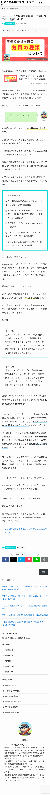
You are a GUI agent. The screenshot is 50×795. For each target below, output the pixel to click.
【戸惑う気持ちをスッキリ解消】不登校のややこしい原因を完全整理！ (32, 78)
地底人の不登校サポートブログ (17, 3)
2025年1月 (9, 650)
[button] (5, 559)
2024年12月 (9, 655)
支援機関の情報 (11, 707)
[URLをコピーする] (44, 559)
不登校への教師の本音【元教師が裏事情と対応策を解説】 (25, 615)
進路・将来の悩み (12, 712)
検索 (43, 571)
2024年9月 (9, 671)
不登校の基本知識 (12, 691)
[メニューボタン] (47, 3)
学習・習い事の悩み (13, 701)
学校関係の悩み (11, 696)
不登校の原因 (10, 24)
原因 (22, 547)
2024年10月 (9, 666)
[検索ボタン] (41, 3)
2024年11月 (9, 661)
